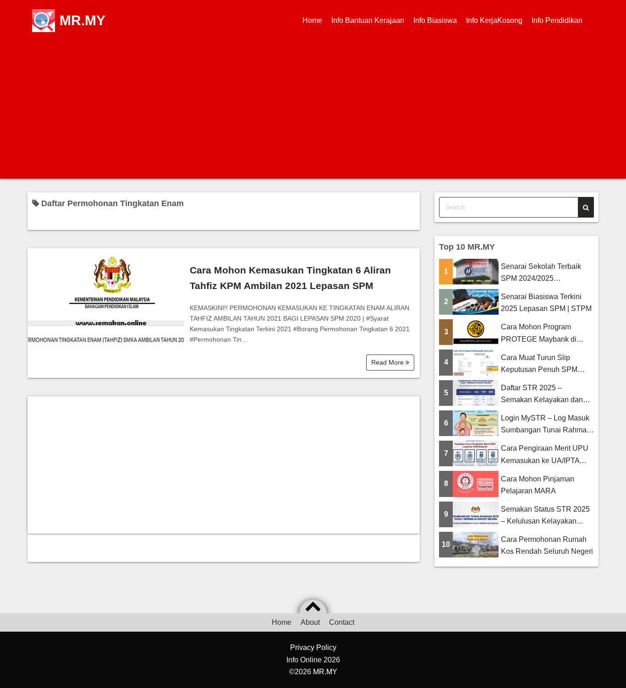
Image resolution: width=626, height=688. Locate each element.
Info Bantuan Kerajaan (367, 20)
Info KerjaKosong (494, 20)
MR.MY (82, 20)
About (310, 622)
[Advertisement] (313, 110)
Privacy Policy (313, 647)
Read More (388, 362)
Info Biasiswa (435, 20)
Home (312, 20)
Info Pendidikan (557, 20)
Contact (341, 622)
